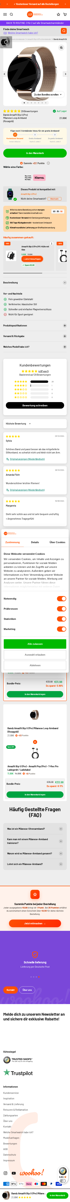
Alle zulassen (35, 644)
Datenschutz (9, 1154)
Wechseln (54, 199)
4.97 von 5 (43, 371)
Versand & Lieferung (13, 1104)
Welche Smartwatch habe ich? (23, 32)
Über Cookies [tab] (57, 542)
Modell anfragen (11, 1137)
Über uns (27, 990)
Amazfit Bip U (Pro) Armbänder (39, 39)
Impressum (9, 1160)
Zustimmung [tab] (12, 542)
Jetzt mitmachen (33, 923)
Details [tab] (35, 542)
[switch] (61, 608)
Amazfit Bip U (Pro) (28, 194)
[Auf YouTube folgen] (14, 1173)
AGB (5, 1149)
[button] (12, 111)
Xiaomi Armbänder (17, 39)
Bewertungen (10, 1143)
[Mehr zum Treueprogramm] (48, 163)
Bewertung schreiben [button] (35, 405)
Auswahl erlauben (35, 654)
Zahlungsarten (10, 1115)
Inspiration (8, 1098)
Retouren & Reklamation (15, 1109)
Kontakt (10, 990)
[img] (13, 436)
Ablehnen (35, 665)
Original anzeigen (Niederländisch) (27, 459)
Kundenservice (11, 1093)
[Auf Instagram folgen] (5, 1173)
